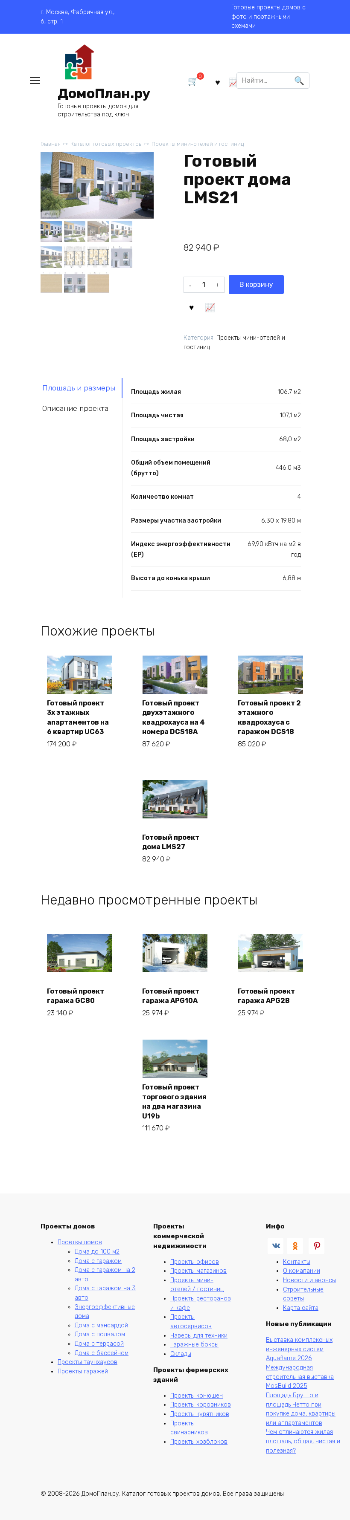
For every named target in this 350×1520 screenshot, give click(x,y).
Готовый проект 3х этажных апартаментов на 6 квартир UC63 (78, 717)
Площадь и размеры (78, 388)
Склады (180, 1354)
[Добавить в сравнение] (210, 306)
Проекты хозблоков (199, 1441)
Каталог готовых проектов (106, 144)
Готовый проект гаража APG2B (266, 996)
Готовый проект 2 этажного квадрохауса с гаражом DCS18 (269, 717)
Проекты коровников (200, 1404)
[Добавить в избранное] (192, 306)
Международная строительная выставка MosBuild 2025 (300, 1377)
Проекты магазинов (198, 1270)
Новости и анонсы (309, 1280)
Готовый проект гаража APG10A (170, 996)
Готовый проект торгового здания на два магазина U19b (174, 1101)
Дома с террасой (99, 1343)
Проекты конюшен (196, 1395)
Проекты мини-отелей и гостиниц (198, 144)
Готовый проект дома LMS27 (170, 842)
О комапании (301, 1270)
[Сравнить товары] (233, 82)
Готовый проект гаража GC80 (75, 996)
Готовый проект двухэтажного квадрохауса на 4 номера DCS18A (173, 717)
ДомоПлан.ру (104, 93)
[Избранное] (217, 82)
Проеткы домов (80, 1242)
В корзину (256, 284)
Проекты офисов (194, 1262)
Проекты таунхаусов (87, 1362)
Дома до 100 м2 (97, 1251)
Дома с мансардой (101, 1325)
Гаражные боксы (194, 1344)
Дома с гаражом (98, 1261)
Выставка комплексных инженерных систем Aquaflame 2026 (299, 1349)
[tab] (81, 388)
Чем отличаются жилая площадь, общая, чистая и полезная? (303, 1441)
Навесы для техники (199, 1335)
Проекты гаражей (83, 1371)
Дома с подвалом (100, 1334)
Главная (51, 144)
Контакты (296, 1262)
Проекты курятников (199, 1414)
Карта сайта (300, 1308)
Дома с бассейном (101, 1353)
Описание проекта (75, 408)
